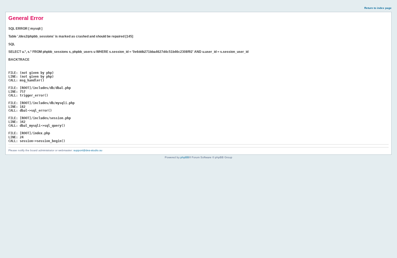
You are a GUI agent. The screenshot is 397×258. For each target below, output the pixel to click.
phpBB (184, 157)
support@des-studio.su (87, 150)
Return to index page (378, 7)
